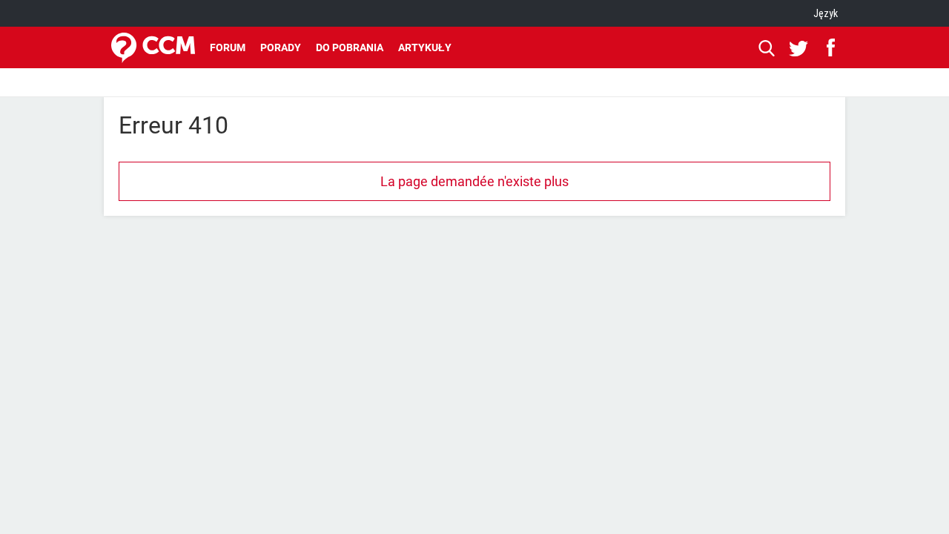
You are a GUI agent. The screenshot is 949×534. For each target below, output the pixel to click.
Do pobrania (349, 47)
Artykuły (425, 47)
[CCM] (153, 47)
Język (825, 13)
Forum (227, 47)
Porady (280, 47)
